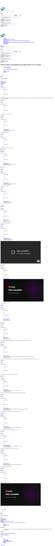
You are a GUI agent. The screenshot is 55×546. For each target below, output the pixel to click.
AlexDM (2, 117)
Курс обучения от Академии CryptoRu (11, 69)
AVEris (2, 136)
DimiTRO (2, 151)
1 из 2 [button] (1, 76)
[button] (1, 26)
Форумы (4, 533)
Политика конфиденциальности (8, 541)
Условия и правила (6, 540)
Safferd (2, 102)
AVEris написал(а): (6, 163)
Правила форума (8, 533)
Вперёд (2, 83)
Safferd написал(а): (6, 129)
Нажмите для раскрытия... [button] (7, 184)
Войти (1, 536)
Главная (2, 533)
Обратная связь (13, 533)
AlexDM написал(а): (6, 355)
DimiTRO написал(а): (6, 238)
